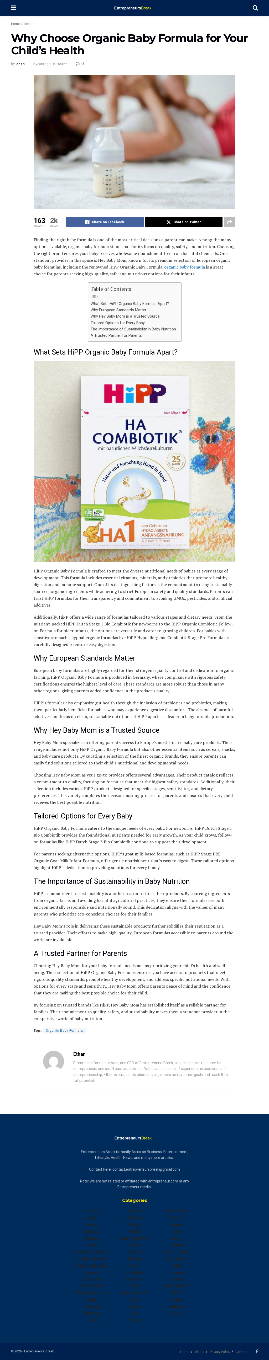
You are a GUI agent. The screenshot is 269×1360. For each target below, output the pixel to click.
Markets (134, 1279)
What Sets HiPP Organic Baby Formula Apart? (130, 304)
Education (92, 1279)
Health (28, 24)
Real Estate (176, 1211)
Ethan (20, 64)
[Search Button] (255, 8)
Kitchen (134, 1259)
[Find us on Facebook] (257, 1351)
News (134, 1300)
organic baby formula (184, 267)
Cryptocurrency (92, 1259)
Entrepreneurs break (93, 1293)
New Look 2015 (134, 1293)
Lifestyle (134, 1272)
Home (15, 24)
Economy (92, 1272)
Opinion (134, 1306)
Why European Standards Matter (118, 310)
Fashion (93, 1300)
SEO (176, 1231)
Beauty (93, 1225)
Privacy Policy (220, 1352)
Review (176, 1225)
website (177, 1306)
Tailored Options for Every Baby (118, 323)
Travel (176, 1279)
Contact (241, 1352)
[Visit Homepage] (134, 8)
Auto (93, 1218)
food (92, 1320)
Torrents (176, 1272)
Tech (176, 1265)
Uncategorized (176, 1286)
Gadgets (134, 1218)
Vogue (176, 1300)
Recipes (177, 1218)
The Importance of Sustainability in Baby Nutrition (133, 329)
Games (134, 1225)
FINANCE (92, 1313)
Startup (176, 1245)
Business (93, 1231)
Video (177, 1293)
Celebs (92, 1245)
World (176, 1313)
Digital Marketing (92, 1265)
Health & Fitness (134, 1238)
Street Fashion (176, 1252)
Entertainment (92, 1286)
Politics (134, 1320)
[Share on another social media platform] (229, 222)
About (199, 1352)
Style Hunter (176, 1259)
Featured (92, 1306)
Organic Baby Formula (64, 1030)
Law (134, 1265)
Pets (135, 1313)
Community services (92, 1252)
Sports (177, 1238)
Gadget (134, 1211)
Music (134, 1286)
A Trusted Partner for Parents (116, 335)
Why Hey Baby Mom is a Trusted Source (125, 316)
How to (134, 1252)
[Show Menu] (13, 8)
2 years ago (42, 64)
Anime (92, 1211)
